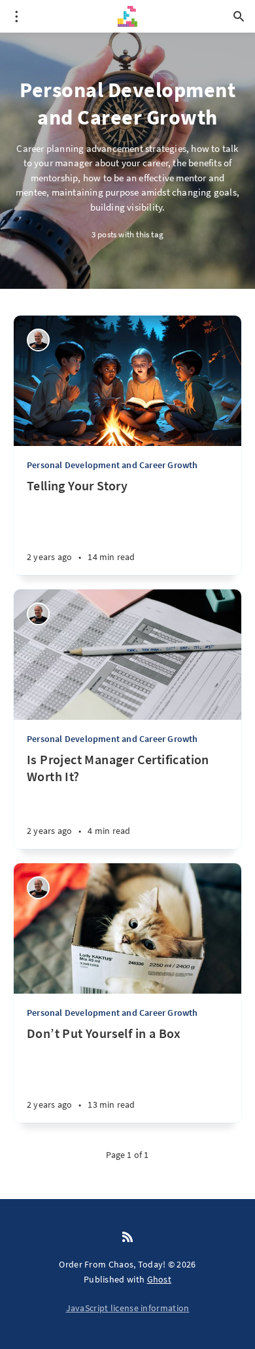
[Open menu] (16, 16)
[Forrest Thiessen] (38, 340)
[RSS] (127, 1237)
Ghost (159, 1279)
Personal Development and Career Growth (112, 465)
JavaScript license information (128, 1308)
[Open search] (238, 16)
